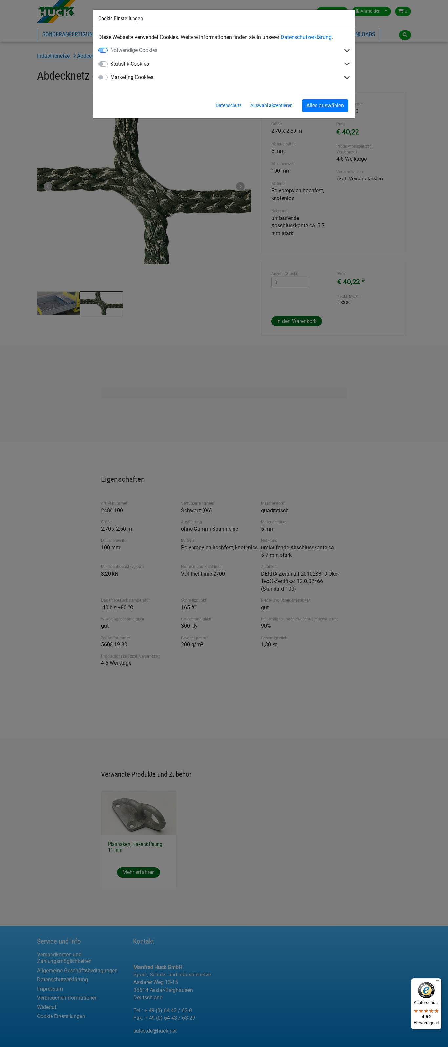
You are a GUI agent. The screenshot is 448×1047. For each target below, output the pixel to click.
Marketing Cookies (131, 77)
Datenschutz (229, 105)
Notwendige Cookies (133, 50)
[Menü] (437, 982)
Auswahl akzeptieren (271, 105)
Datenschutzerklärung (306, 37)
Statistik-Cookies (129, 64)
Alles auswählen (325, 105)
